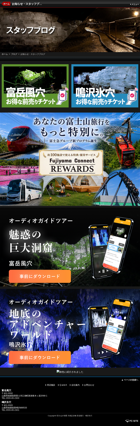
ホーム (6, 4)
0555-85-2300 (12, 398)
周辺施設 (51, 385)
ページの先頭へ (129, 380)
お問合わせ (89, 385)
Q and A (63, 385)
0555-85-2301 (12, 410)
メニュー (134, 4)
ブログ (14, 54)
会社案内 (75, 385)
